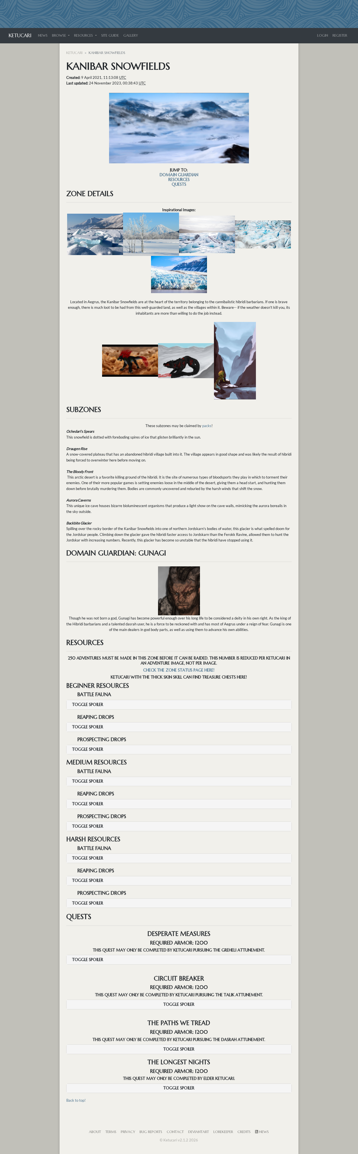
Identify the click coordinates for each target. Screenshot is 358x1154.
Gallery (130, 35)
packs (206, 425)
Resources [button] (84, 35)
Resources (179, 179)
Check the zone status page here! (179, 670)
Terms (110, 1132)
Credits (244, 1132)
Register (340, 35)
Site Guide (110, 35)
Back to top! (76, 1100)
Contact (175, 1132)
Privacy (128, 1132)
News (43, 35)
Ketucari (20, 35)
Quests (179, 184)
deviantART (198, 1132)
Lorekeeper (223, 1132)
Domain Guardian (179, 174)
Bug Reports (151, 1132)
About (95, 1132)
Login (322, 35)
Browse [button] (59, 35)
